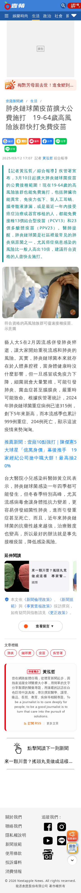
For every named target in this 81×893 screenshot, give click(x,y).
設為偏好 (6, 144)
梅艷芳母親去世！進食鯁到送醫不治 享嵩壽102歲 (46, 86)
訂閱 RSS (34, 723)
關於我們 (13, 817)
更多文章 (53, 723)
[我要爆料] (72, 835)
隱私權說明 (14, 835)
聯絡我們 (13, 826)
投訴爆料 (13, 862)
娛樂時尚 (20, 15)
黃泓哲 (48, 158)
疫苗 (42, 653)
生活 (36, 15)
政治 (47, 15)
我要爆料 (33, 144)
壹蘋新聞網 (14, 101)
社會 (59, 15)
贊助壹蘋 (20, 144)
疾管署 (58, 653)
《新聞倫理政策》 (38, 599)
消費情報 (13, 871)
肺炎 (10, 653)
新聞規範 (13, 844)
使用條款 (13, 853)
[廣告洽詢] (72, 847)
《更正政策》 (58, 612)
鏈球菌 (26, 653)
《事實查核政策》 (38, 606)
